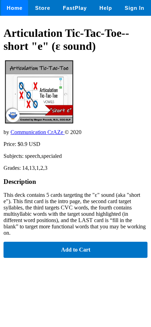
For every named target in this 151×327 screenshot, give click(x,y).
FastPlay (75, 8)
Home (14, 8)
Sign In (134, 8)
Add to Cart (75, 250)
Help (105, 8)
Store (42, 8)
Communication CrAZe (38, 132)
